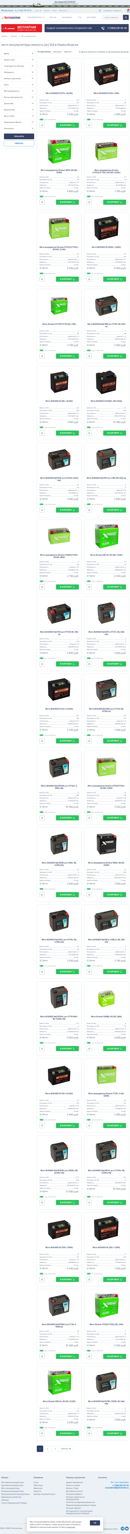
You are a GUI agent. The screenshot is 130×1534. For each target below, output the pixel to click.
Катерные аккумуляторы (12, 1491)
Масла (53, 17)
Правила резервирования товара (81, 1505)
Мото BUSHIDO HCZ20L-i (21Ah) (106, 1247)
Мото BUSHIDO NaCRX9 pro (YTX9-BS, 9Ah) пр (106, 325)
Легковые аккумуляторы (12, 1482)
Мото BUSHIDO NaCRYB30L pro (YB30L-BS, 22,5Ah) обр (59, 1171)
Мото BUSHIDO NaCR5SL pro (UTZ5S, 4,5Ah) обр (59, 479)
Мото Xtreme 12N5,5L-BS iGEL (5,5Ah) (59, 1401)
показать (19, 136)
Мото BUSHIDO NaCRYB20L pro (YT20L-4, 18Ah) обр (59, 787)
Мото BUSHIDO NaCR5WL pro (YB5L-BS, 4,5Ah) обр (59, 864)
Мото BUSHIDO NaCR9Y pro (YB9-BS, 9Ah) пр (106, 478)
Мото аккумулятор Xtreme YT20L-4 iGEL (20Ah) (106, 1094)
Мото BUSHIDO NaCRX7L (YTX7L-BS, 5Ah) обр (106, 633)
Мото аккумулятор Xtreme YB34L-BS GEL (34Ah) (106, 864)
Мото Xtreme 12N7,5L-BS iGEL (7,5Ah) (106, 555)
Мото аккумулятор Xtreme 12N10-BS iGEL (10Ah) (59, 171)
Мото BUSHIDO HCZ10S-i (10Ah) (59, 1247)
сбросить (19, 143)
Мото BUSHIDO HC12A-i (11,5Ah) (59, 1093)
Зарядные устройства (11, 1497)
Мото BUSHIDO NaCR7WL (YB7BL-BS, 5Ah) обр (106, 1402)
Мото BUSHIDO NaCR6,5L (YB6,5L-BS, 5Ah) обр (106, 940)
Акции (54, 10)
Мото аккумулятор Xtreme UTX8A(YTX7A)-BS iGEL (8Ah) (59, 556)
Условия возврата (74, 1494)
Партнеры (38, 1485)
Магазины (67, 17)
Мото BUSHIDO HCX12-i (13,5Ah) (59, 709)
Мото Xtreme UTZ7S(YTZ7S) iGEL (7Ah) (59, 324)
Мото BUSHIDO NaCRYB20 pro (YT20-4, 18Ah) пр (59, 1325)
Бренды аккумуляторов (44, 1494)
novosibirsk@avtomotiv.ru (117, 1487)
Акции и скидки (73, 1485)
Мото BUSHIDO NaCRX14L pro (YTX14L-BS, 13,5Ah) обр (106, 1171)
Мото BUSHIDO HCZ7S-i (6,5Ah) (59, 93)
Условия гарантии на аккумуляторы (75, 1498)
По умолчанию (44, 51)
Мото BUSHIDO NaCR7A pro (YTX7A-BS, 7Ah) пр (59, 633)
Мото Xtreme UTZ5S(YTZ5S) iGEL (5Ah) (106, 1324)
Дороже (67, 51)
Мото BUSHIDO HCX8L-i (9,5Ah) (59, 401)
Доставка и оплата (74, 1491)
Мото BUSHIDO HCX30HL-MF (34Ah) (106, 401)
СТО (79, 17)
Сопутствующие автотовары (14, 1503)
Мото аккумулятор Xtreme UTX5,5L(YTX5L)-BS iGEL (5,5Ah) (59, 248)
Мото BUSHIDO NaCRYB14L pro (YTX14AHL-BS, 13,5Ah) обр (59, 1017)
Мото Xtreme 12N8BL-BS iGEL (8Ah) (106, 1016)
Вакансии (38, 1488)
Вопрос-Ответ (72, 1488)
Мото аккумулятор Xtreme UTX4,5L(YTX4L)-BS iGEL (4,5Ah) (106, 171)
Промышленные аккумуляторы (15, 1494)
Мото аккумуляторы (10, 1488)
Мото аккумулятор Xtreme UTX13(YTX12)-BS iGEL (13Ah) (106, 787)
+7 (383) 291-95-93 (120, 1485)
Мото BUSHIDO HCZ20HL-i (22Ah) (106, 247)
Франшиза (63, 10)
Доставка (91, 17)
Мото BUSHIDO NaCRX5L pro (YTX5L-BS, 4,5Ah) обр (59, 940)
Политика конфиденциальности (80, 1502)
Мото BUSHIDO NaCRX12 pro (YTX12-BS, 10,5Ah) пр (106, 710)
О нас (37, 10)
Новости (47, 10)
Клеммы (5, 1500)
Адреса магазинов (74, 1482)
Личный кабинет (73, 1508)
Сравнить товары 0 (112, 10)
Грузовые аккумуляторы (12, 1485)
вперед (64, 1449)
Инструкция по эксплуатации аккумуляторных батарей (79, 1512)
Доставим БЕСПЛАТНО (65, 2)
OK (95, 1523)
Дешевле (57, 51)
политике (71, 1527)
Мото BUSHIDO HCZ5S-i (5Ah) (106, 93)
